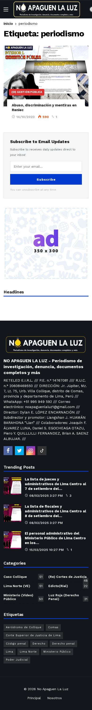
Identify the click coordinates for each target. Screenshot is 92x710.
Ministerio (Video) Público (23, 597)
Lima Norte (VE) (23, 586)
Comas (53, 627)
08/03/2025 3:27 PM (46, 495)
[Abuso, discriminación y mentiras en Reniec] (46, 76)
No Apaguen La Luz (52, 689)
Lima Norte (28, 651)
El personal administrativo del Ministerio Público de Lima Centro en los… (55, 538)
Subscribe (46, 179)
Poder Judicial (17, 659)
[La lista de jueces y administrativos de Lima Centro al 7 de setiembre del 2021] (12, 486)
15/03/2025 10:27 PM (46, 550)
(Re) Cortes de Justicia (68, 577)
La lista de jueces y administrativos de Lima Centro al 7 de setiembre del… (55, 484)
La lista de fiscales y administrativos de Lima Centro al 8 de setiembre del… (55, 511)
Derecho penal (63, 643)
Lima (9, 651)
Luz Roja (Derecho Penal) (67, 597)
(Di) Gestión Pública (26, 92)
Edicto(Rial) (68, 586)
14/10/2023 (25, 117)
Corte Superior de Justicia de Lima (33, 635)
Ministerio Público (57, 651)
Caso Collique (23, 577)
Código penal (16, 643)
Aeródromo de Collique (24, 627)
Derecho (39, 643)
